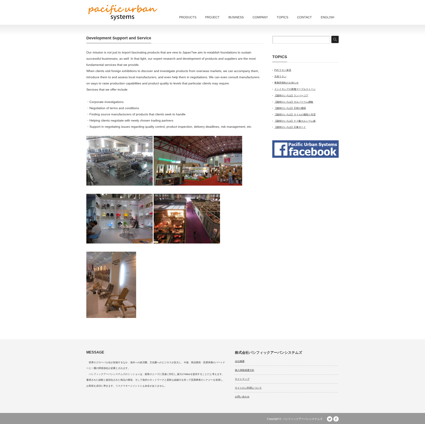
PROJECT (212, 17)
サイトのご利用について (248, 387)
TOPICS (282, 17)
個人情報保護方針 (244, 370)
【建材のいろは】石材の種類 (290, 108)
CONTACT (304, 17)
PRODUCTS (187, 17)
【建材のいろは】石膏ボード (290, 127)
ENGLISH (327, 17)
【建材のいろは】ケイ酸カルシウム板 (295, 121)
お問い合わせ (242, 396)
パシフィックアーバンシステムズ (303, 418)
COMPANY (260, 17)
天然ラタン (280, 76)
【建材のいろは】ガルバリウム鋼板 (293, 102)
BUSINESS (236, 17)
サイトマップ (242, 379)
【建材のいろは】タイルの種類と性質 (295, 114)
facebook (336, 419)
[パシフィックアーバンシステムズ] (122, 12)
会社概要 (240, 361)
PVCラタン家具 (282, 70)
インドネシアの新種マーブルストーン (295, 89)
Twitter (329, 419)
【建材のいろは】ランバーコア (291, 95)
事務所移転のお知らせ (286, 82)
